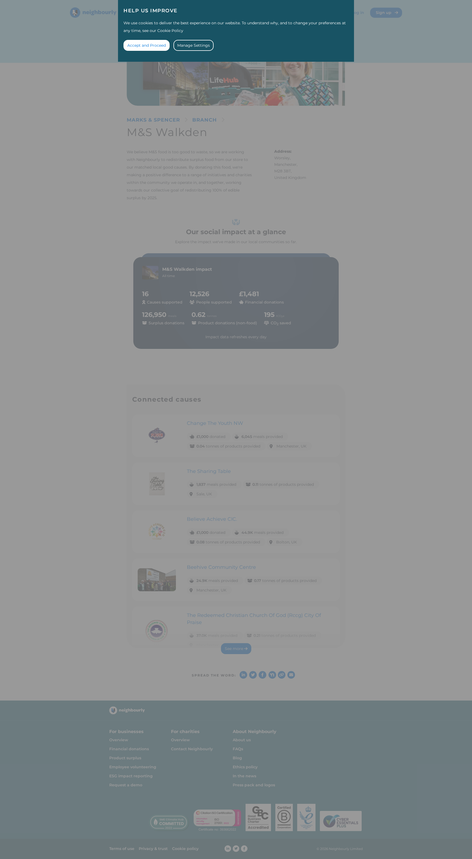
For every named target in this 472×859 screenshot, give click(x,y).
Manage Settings (193, 45)
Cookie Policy (170, 30)
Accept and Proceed (146, 45)
